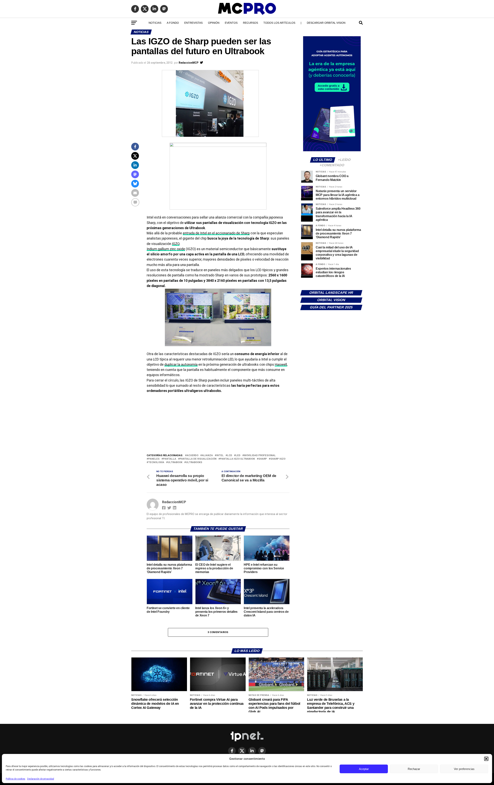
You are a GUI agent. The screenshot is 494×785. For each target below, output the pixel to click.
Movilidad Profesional (260, 455)
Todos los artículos (279, 22)
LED (238, 455)
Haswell (281, 364)
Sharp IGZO (277, 459)
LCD (229, 455)
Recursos (250, 22)
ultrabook (175, 462)
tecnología (156, 462)
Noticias (155, 22)
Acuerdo (192, 455)
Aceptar (364, 769)
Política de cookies (15, 778)
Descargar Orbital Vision (326, 22)
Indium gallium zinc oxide (166, 249)
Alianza (207, 455)
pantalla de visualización (198, 459)
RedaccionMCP (188, 62)
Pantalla (169, 459)
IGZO (175, 244)
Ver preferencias (464, 769)
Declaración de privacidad (40, 778)
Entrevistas (193, 22)
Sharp (262, 459)
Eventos (231, 22)
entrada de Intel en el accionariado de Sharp (216, 233)
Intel (220, 455)
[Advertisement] (218, 424)
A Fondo (173, 22)
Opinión (213, 22)
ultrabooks (194, 462)
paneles (154, 459)
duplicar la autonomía (181, 364)
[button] (486, 759)
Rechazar (414, 769)
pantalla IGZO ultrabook (237, 459)
